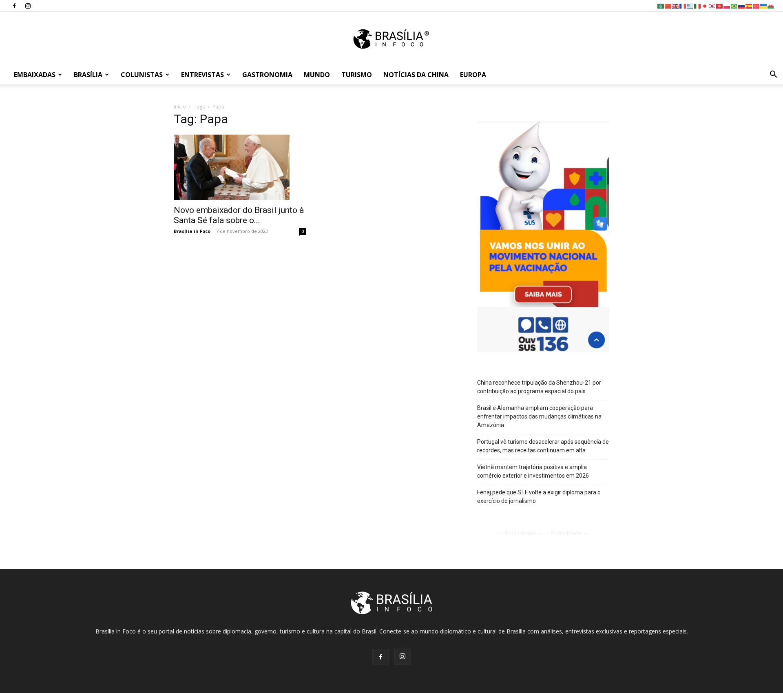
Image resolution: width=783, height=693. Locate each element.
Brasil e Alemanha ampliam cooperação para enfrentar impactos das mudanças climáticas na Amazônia (539, 416)
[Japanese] (705, 5)
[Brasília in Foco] (391, 39)
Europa (473, 74)
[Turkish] (756, 5)
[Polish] (727, 5)
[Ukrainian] (764, 5)
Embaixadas (34, 74)
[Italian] (697, 5)
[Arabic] (661, 5)
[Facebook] (14, 5)
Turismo (356, 74)
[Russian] (741, 5)
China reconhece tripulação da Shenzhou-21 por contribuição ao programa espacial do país (539, 386)
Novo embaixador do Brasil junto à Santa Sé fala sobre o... (239, 215)
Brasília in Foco (192, 231)
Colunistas (142, 74)
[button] (773, 75)
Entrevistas (202, 74)
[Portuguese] (734, 5)
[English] (675, 5)
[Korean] (712, 5)
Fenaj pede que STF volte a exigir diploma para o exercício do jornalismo (539, 496)
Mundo (317, 74)
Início (180, 106)
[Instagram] (28, 5)
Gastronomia (267, 74)
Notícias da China (416, 74)
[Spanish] (749, 5)
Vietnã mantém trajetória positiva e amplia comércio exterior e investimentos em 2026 (533, 471)
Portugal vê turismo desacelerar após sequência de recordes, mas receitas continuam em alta (543, 446)
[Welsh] (771, 5)
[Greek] (690, 5)
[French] (683, 5)
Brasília (88, 74)
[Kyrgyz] (719, 5)
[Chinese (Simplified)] (668, 5)
